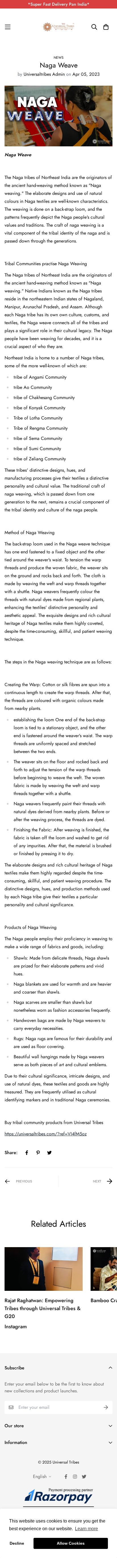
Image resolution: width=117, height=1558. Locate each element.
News (59, 57)
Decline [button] (17, 1543)
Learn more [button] (86, 1528)
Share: (11, 1152)
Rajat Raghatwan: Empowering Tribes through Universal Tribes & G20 (43, 1308)
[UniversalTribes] (58, 27)
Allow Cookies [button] (71, 1543)
